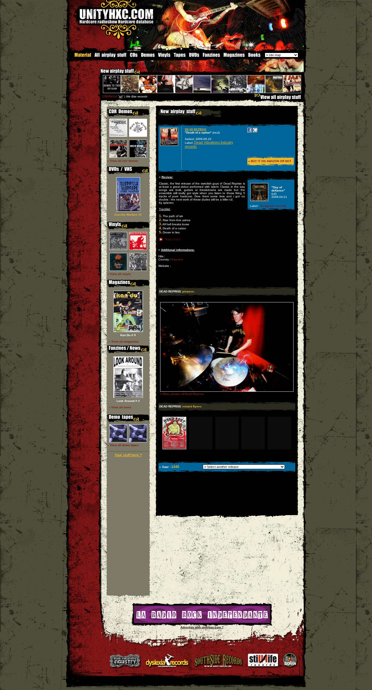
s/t (120, 96)
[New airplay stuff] (97, 73)
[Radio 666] (202, 622)
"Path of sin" (172, 239)
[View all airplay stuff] (279, 98)
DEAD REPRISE (196, 129)
